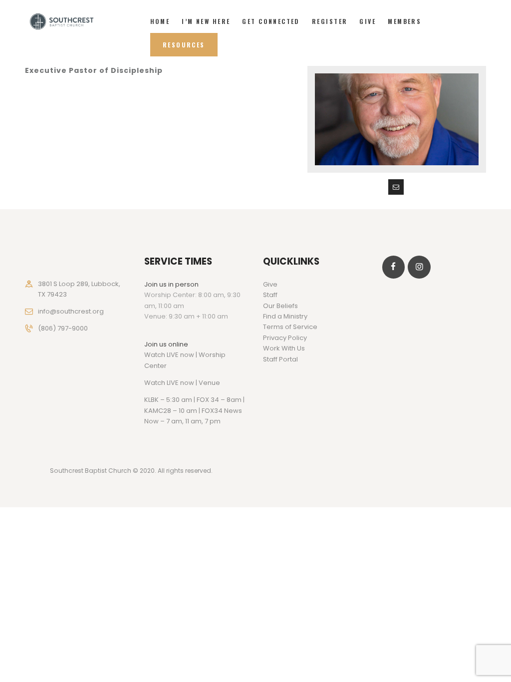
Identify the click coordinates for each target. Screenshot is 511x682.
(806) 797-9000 (63, 328)
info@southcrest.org (71, 311)
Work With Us (284, 348)
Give (270, 284)
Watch (154, 382)
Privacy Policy (285, 337)
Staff (270, 295)
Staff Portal (280, 359)
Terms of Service (290, 327)
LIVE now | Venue (193, 382)
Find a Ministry (285, 316)
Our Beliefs (280, 306)
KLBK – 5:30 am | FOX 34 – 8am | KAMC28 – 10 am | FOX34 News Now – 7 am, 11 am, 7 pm (194, 410)
